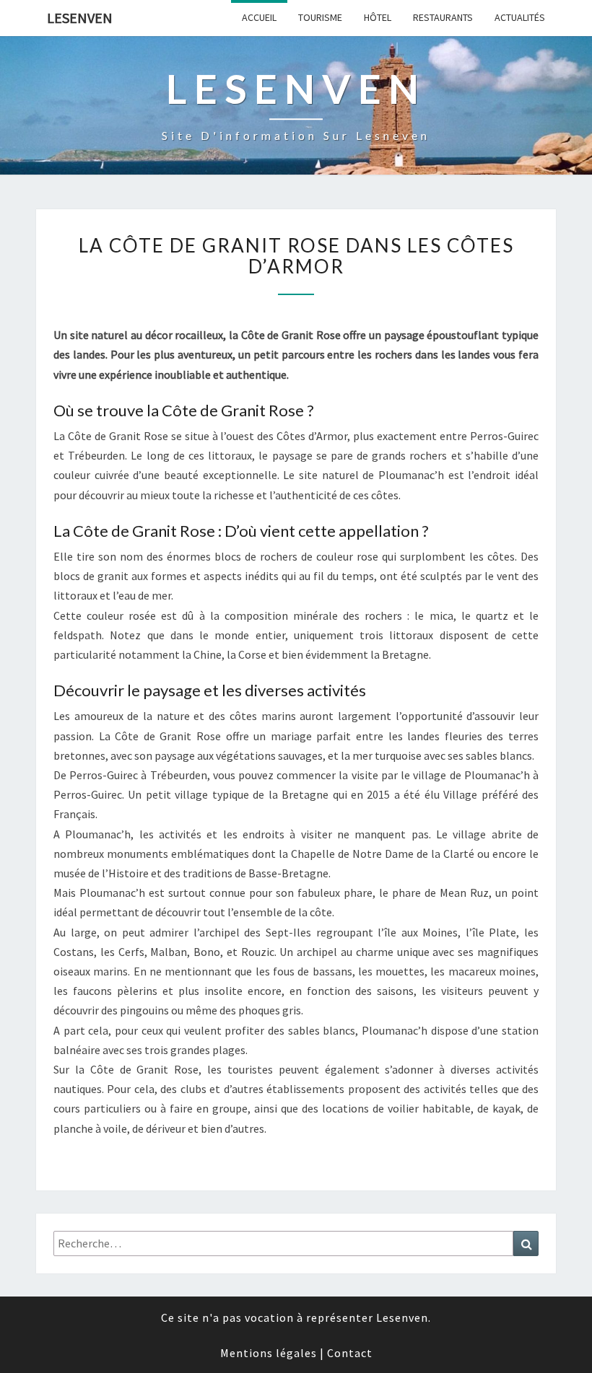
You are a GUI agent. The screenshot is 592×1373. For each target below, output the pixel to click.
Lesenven (80, 18)
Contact (350, 1353)
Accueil (259, 17)
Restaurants (443, 17)
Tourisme (320, 17)
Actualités (520, 17)
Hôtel (377, 17)
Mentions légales (268, 1353)
